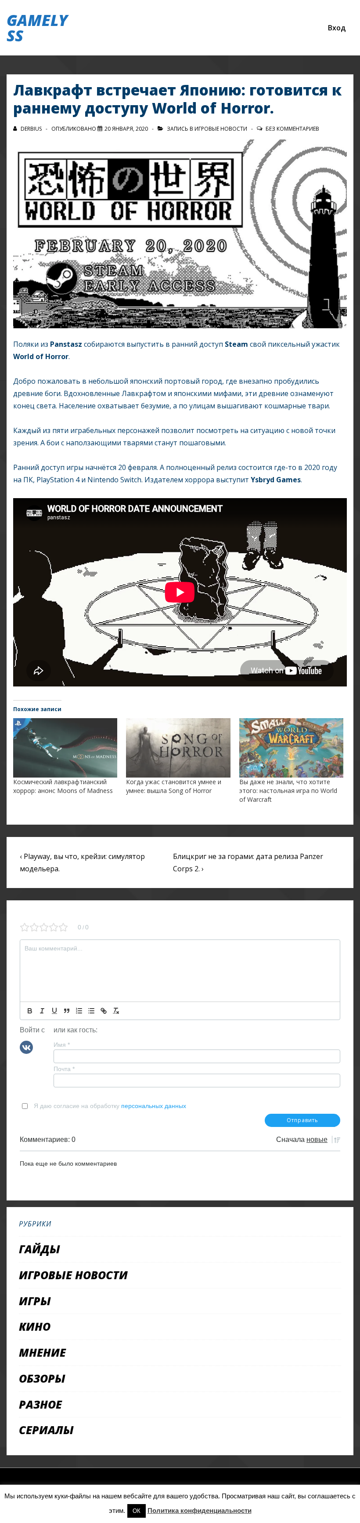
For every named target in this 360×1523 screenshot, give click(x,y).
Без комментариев (292, 128)
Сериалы (46, 1429)
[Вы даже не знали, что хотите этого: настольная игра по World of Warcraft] (291, 748)
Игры (35, 1300)
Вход (337, 28)
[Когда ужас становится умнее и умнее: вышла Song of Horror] (178, 748)
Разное (40, 1404)
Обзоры (42, 1378)
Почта (64, 1068)
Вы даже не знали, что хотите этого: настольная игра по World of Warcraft (288, 791)
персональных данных (153, 1105)
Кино (34, 1326)
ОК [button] (136, 1511)
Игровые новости (220, 128)
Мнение (42, 1352)
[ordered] (79, 1011)
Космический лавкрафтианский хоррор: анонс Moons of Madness (63, 786)
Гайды (39, 1248)
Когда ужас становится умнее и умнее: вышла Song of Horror (173, 786)
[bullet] (91, 1011)
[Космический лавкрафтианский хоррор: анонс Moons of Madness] (65, 748)
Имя (62, 1044)
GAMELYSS (37, 28)
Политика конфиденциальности (200, 1510)
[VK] (26, 1046)
